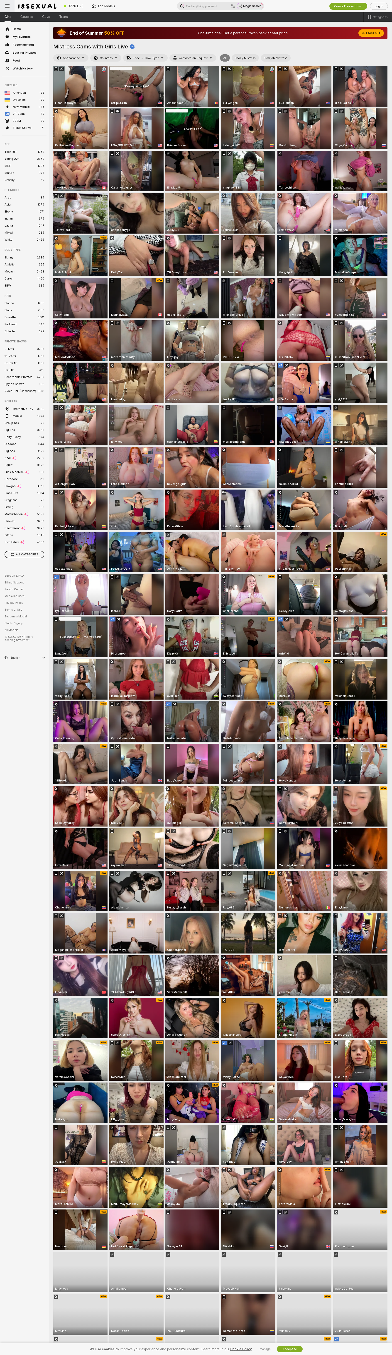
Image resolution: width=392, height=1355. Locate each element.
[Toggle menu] (7, 6)
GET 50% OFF (371, 33)
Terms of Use (13, 609)
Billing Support (14, 582)
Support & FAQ (14, 575)
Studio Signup (14, 623)
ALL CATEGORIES (27, 554)
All (225, 58)
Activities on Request (193, 58)
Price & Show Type (146, 58)
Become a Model (16, 616)
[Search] (233, 6)
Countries (106, 58)
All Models (11, 630)
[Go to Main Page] (37, 6)
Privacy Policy (14, 603)
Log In (379, 6)
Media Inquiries (14, 596)
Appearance (71, 58)
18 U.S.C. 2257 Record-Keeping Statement (20, 638)
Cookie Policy (241, 1349)
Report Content (14, 589)
